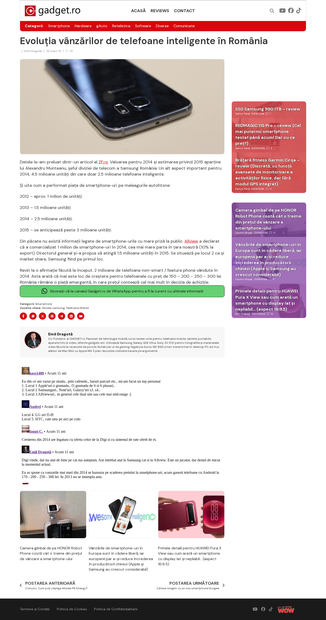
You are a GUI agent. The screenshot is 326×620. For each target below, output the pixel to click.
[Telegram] (61, 316)
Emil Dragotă (33, 51)
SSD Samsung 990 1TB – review (267, 109)
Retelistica (121, 25)
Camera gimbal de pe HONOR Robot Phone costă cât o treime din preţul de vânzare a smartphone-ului (51, 553)
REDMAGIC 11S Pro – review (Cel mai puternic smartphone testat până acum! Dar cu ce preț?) (268, 134)
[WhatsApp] (33, 316)
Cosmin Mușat (243, 232)
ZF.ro (103, 162)
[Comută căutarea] (272, 11)
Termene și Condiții (35, 609)
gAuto (101, 25)
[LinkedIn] (71, 316)
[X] (42, 316)
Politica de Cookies (72, 609)
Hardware (83, 25)
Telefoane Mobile (77, 308)
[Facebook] (23, 316)
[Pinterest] (52, 316)
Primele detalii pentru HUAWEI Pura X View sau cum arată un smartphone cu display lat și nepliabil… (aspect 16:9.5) (189, 556)
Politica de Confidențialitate (116, 609)
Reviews (160, 11)
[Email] (80, 316)
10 (71, 51)
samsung (59, 308)
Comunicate (184, 25)
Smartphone (59, 25)
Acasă (138, 11)
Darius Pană (242, 113)
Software (143, 25)
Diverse (162, 25)
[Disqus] (122, 424)
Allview (191, 241)
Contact (184, 11)
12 (272, 313)
